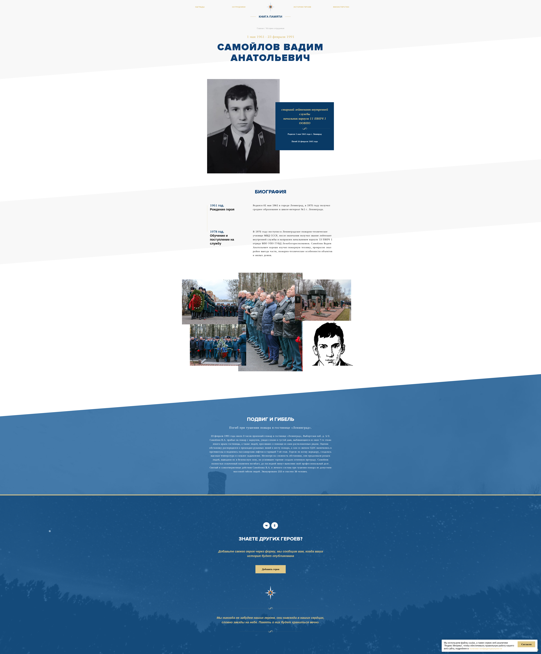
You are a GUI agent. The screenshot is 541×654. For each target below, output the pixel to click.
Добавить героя (270, 569)
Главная (260, 28)
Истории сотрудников (275, 28)
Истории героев (302, 7)
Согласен (526, 644)
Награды (200, 7)
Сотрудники (238, 7)
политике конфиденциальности (485, 648)
